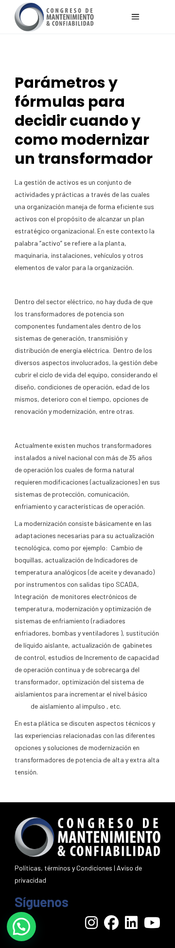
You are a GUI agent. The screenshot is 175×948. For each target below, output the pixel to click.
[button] (21, 926)
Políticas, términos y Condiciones (63, 868)
